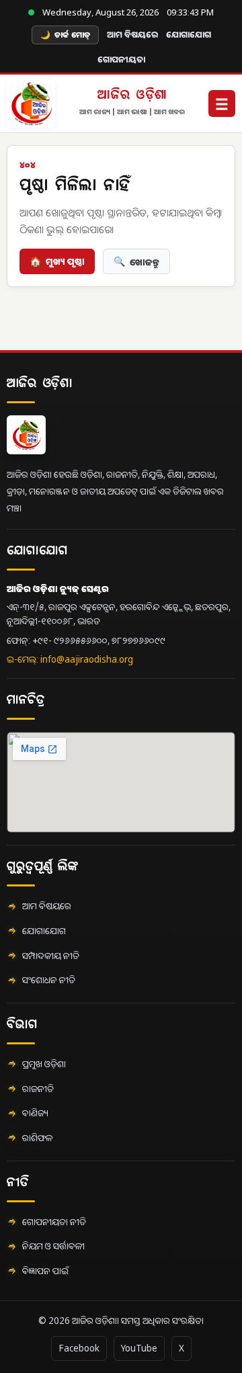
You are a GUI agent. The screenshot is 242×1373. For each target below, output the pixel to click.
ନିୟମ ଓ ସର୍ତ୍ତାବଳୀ (53, 1246)
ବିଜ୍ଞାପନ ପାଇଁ (45, 1271)
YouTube (139, 1348)
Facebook (78, 1348)
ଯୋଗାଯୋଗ (188, 34)
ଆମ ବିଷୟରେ (132, 34)
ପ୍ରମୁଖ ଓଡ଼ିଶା (44, 1064)
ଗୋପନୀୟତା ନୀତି (54, 1222)
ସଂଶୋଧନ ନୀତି (48, 980)
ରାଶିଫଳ (37, 1138)
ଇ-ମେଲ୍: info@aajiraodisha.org (70, 659)
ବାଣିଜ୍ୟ (35, 1113)
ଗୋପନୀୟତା (121, 59)
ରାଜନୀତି (38, 1089)
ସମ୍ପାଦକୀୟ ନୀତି (50, 956)
